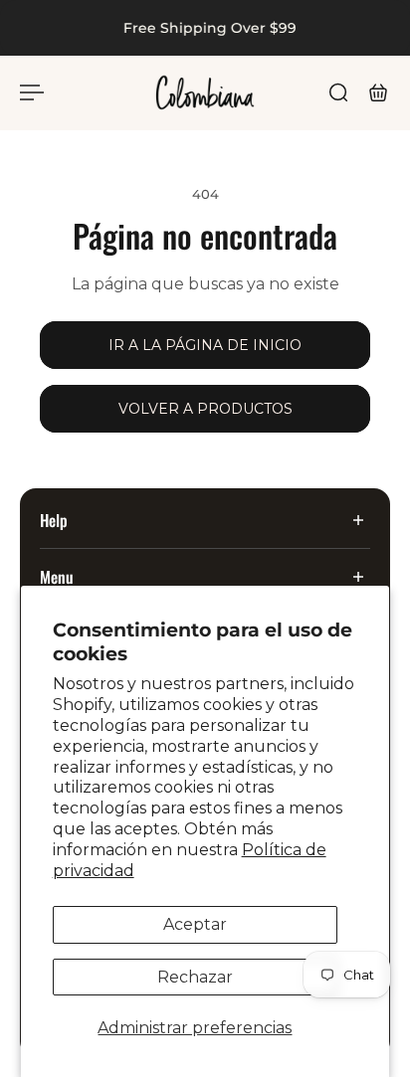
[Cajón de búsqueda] (338, 92)
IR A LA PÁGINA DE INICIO (205, 345)
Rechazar (195, 977)
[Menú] (32, 92)
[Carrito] (378, 92)
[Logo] (205, 92)
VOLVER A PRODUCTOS (205, 409)
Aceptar (195, 924)
